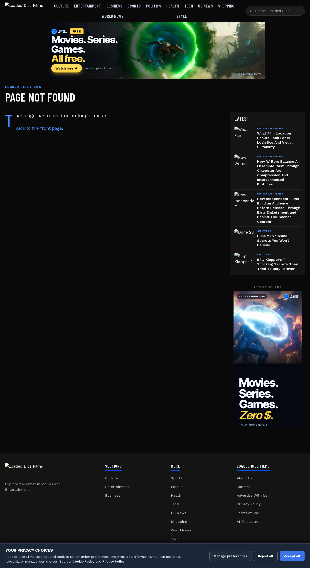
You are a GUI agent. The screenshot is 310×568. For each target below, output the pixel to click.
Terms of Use (248, 513)
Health (172, 5)
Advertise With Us (252, 495)
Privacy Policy (249, 504)
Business (114, 5)
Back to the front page (38, 128)
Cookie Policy (83, 561)
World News (113, 16)
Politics (153, 5)
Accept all (292, 556)
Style (181, 16)
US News (205, 5)
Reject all (265, 556)
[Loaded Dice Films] (24, 10)
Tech (188, 5)
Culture (61, 5)
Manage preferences (230, 556)
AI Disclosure (248, 522)
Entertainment (87, 5)
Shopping (226, 5)
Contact (243, 487)
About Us (244, 478)
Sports (134, 5)
